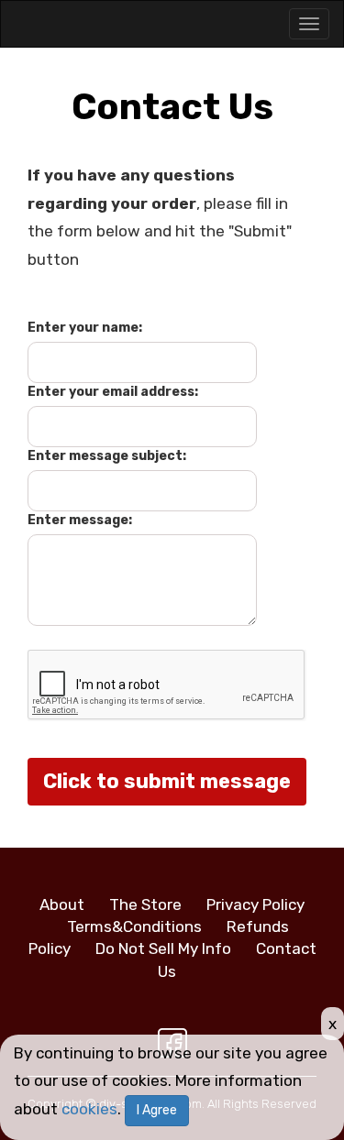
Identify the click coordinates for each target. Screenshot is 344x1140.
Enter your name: (85, 327)
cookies (89, 1109)
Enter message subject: (107, 456)
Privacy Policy (255, 904)
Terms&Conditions (134, 926)
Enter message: (80, 520)
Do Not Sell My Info (163, 948)
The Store (145, 904)
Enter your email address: (113, 392)
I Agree (157, 1110)
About (61, 904)
